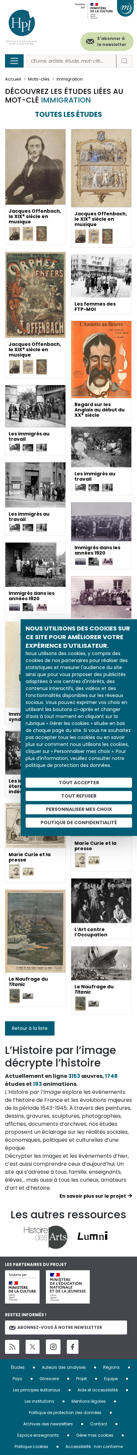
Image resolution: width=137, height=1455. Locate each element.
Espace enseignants (38, 1435)
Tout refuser (78, 796)
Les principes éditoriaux (36, 1390)
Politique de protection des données (65, 1412)
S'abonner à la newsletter (111, 41)
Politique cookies (31, 1446)
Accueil (13, 79)
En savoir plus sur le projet (93, 1196)
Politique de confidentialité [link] (79, 822)
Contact (98, 1424)
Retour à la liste (30, 1028)
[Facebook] (72, 1347)
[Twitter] (33, 1347)
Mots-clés (39, 79)
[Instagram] (53, 1346)
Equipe (111, 1378)
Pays (17, 1378)
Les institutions (39, 1401)
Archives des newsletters (48, 1424)
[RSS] (12, 1347)
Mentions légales (88, 1401)
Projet (81, 1378)
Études (18, 1367)
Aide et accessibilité (97, 1390)
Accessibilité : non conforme (94, 1446)
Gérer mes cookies (94, 1435)
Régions (111, 1367)
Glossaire (49, 1378)
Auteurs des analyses (64, 1367)
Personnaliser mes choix (79, 809)
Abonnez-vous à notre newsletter (59, 1327)
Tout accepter (79, 782)
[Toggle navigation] (14, 61)
